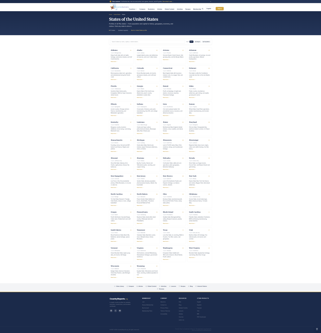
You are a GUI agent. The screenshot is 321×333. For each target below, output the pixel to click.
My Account (145, 308)
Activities (180, 9)
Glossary (161, 289)
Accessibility (163, 314)
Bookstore (151, 9)
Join (143, 302)
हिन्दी (198, 314)
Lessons (173, 286)
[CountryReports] (119, 6)
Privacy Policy (164, 308)
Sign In (220, 8)
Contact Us (163, 305)
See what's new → (168, 1)
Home (110, 14)
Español (199, 305)
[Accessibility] (317, 329)
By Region (197, 41)
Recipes (188, 9)
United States (117, 14)
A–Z (191, 41)
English (209, 8)
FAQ (180, 302)
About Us (163, 302)
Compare (142, 9)
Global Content (169, 9)
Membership (197, 9)
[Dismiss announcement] (211, 2)
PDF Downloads (201, 317)
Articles (159, 9)
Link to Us (181, 320)
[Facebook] (111, 310)
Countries (132, 9)
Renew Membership (147, 305)
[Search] (202, 8)
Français (199, 308)
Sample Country (183, 308)
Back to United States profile (139, 30)
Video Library (120, 286)
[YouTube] (119, 310)
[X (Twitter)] (115, 310)
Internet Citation (202, 286)
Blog (191, 286)
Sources (181, 317)
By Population (206, 41)
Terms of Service (165, 311)
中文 (198, 311)
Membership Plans (147, 311)
